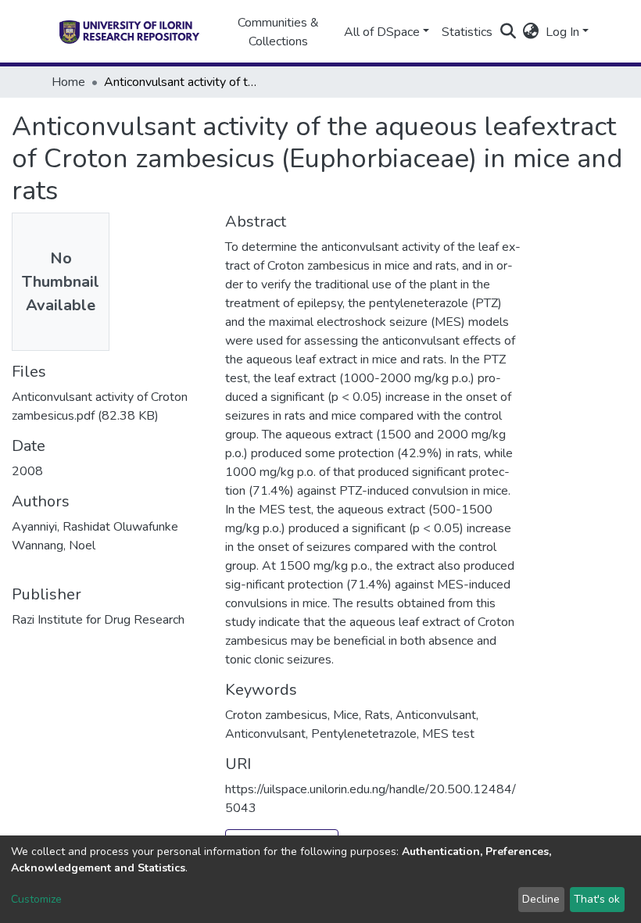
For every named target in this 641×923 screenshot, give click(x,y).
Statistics (467, 32)
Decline (541, 899)
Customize (36, 899)
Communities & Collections (278, 32)
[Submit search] (508, 32)
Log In (562, 32)
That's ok (597, 899)
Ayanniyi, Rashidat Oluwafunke (95, 526)
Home (68, 82)
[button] (531, 32)
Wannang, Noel (53, 545)
